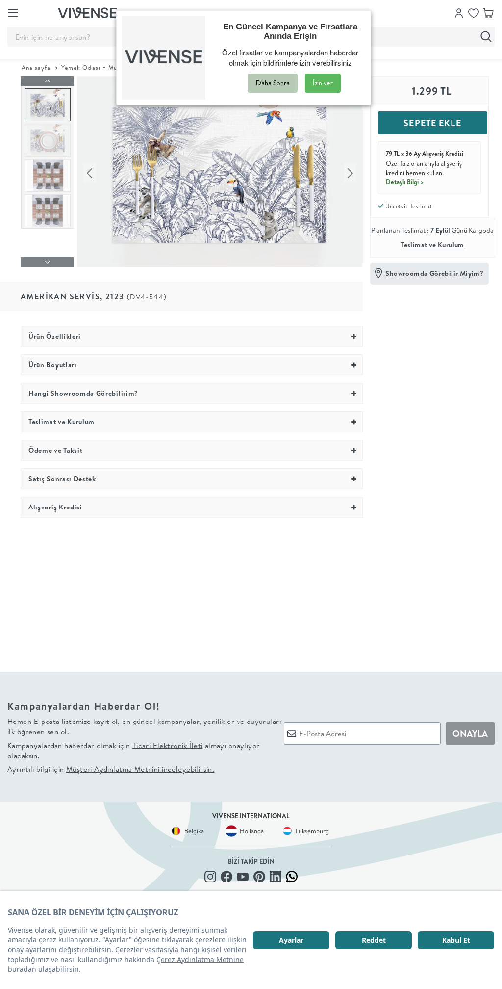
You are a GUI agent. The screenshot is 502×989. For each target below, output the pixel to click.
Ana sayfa (36, 67)
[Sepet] (488, 12)
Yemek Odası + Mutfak (95, 67)
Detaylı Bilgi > (405, 181)
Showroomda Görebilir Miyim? (434, 273)
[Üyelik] (459, 12)
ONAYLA (470, 733)
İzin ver (323, 83)
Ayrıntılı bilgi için (110, 769)
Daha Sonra (272, 83)
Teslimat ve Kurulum (432, 245)
